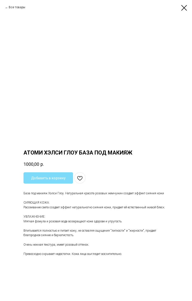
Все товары (17, 7)
